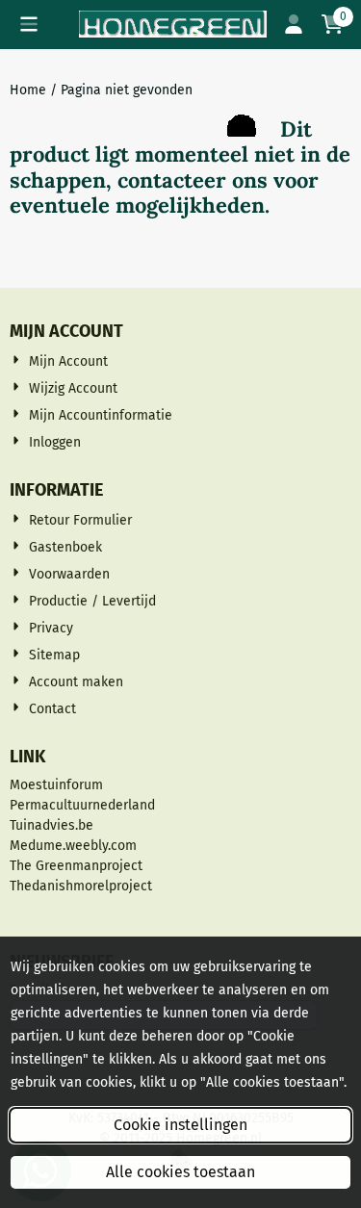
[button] (29, 24)
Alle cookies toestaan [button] (180, 1172)
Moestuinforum (56, 785)
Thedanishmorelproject (81, 886)
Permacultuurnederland (82, 805)
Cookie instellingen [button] (180, 1125)
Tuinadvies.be (51, 825)
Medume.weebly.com (73, 845)
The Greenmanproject (76, 866)
